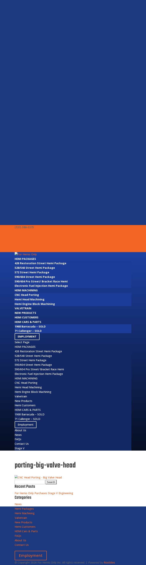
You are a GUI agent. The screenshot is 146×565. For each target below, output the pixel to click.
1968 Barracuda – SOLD (30, 326)
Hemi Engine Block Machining (35, 304)
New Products (25, 313)
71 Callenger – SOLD (28, 331)
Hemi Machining (26, 290)
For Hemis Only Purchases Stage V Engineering (44, 493)
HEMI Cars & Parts (28, 322)
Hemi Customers (26, 317)
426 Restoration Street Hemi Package (40, 263)
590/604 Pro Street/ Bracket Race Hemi (41, 281)
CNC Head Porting (27, 295)
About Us (21, 232)
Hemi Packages (25, 259)
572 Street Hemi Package (32, 272)
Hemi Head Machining (29, 299)
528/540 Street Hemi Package (35, 268)
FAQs (18, 240)
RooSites (109, 562)
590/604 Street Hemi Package (35, 277)
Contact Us (22, 245)
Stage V (20, 250)
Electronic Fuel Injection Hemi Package (41, 286)
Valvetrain (23, 308)
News (18, 236)
